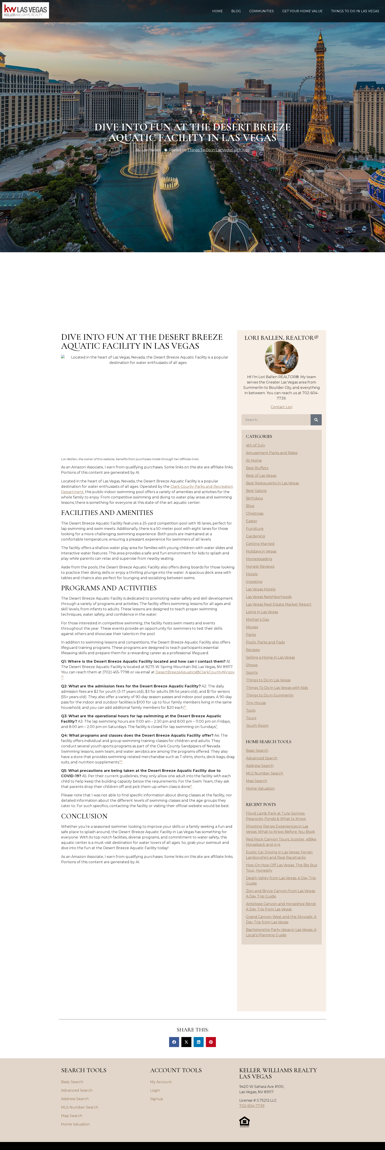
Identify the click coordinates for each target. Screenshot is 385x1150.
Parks (251, 635)
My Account (161, 1082)
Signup (156, 1099)
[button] (174, 1042)
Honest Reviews (260, 566)
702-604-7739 (251, 1106)
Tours (251, 718)
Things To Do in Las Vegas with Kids (218, 150)
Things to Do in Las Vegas (355, 11)
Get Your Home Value (302, 11)
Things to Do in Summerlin (270, 695)
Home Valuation (260, 788)
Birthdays (254, 498)
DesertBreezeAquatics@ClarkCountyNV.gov (195, 672)
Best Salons (256, 491)
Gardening (255, 536)
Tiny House (256, 703)
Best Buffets (257, 468)
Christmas (254, 513)
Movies (252, 627)
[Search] (316, 419)
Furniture (255, 529)
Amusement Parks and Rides (271, 453)
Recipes (253, 650)
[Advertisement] (192, 285)
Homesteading (259, 559)
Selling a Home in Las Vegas (270, 657)
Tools (250, 710)
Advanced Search (261, 758)
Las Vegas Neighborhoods (269, 597)
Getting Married (260, 544)
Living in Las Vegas (262, 612)
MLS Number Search (264, 773)
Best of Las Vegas (261, 476)
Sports (252, 672)
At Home (254, 460)
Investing (254, 582)
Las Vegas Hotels (260, 589)
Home (217, 11)
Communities (261, 11)
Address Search (260, 766)
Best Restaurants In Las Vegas (272, 483)
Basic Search (257, 750)
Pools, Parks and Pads (265, 642)
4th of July (255, 445)
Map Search (256, 781)
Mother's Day (257, 619)
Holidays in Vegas (261, 551)
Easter (251, 521)
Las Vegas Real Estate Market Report (278, 604)
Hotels (252, 574)
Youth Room (257, 726)
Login (155, 1090)
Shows (252, 665)
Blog (236, 11)
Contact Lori (281, 407)
